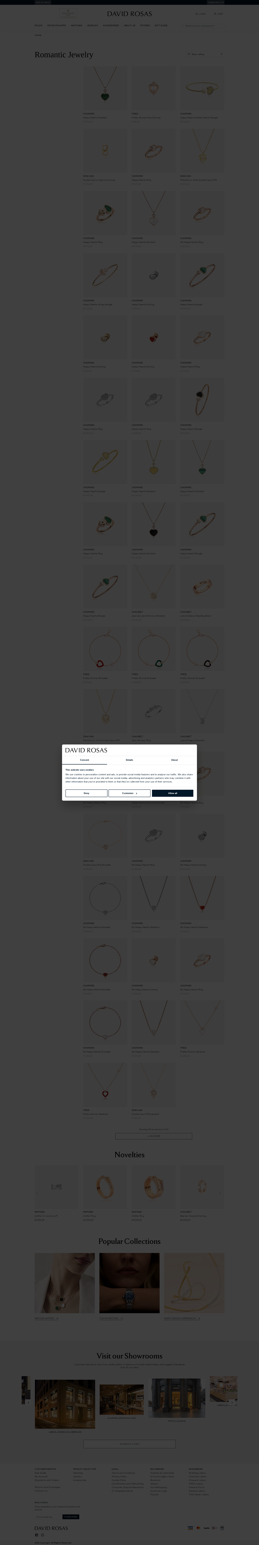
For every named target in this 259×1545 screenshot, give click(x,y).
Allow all (172, 793)
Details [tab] (129, 760)
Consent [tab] (84, 760)
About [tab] (174, 760)
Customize (127, 793)
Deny (86, 793)
